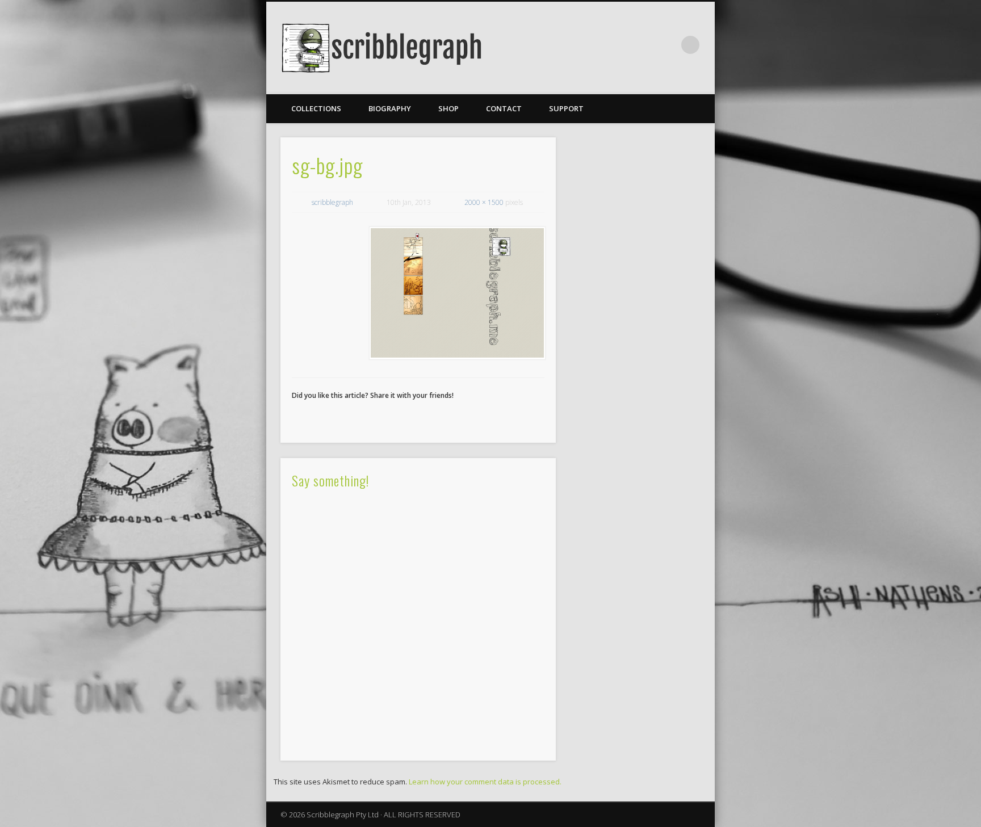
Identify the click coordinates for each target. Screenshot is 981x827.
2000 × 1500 (484, 202)
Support (566, 108)
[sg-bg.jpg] (456, 293)
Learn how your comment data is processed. (485, 781)
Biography (389, 108)
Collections (316, 108)
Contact (504, 108)
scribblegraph (332, 202)
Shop (448, 108)
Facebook (667, 45)
